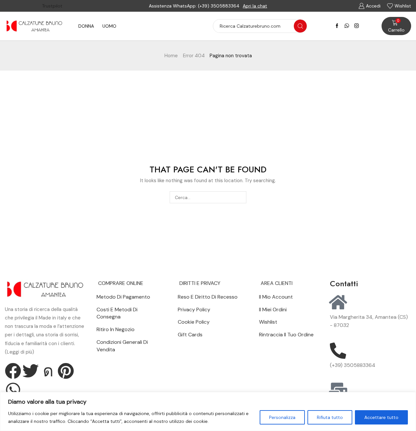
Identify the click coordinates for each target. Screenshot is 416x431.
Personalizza (282, 417)
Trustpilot (52, 6)
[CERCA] (240, 197)
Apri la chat (255, 6)
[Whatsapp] (13, 390)
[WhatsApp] (346, 26)
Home (171, 55)
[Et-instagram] (48, 371)
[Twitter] (30, 371)
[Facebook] (337, 26)
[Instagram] (356, 26)
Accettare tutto (381, 417)
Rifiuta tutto (330, 417)
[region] (208, 411)
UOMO (109, 26)
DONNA (86, 26)
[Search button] (300, 26)
